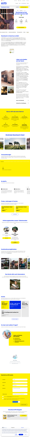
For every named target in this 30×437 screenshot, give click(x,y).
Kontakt (24, 32)
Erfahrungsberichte (19, 32)
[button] (2, 143)
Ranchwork (21, 10)
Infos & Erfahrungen (23, 3)
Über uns (28, 3)
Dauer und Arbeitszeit (20, 100)
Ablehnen (26, 434)
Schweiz (3, 0)
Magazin (28, 32)
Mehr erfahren (3, 315)
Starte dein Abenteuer (21, 27)
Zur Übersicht (15, 214)
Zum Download (24, 415)
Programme (16, 3)
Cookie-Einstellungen (16, 434)
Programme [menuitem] (12, 427)
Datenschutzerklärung (9, 396)
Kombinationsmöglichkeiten (12, 32)
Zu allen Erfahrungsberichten (15, 242)
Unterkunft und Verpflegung (21, 103)
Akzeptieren (21, 434)
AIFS (17, 10)
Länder (20, 3)
